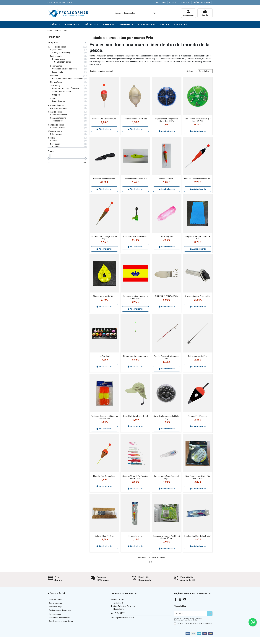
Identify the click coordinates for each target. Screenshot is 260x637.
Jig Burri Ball (104, 356)
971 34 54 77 (174, 2)
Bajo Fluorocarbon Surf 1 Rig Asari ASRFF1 (198, 477)
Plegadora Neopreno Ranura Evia (198, 237)
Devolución (143, 577)
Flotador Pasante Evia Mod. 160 (197, 179)
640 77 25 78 (161, 2)
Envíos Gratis (186, 577)
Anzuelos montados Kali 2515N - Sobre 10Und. (166, 537)
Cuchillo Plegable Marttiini (104, 179)
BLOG (69, 2)
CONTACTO (186, 2)
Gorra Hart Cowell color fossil (135, 416)
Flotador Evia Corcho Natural (104, 119)
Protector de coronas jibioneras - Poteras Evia (104, 417)
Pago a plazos (55, 614)
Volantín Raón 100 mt (104, 536)
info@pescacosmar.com (123, 617)
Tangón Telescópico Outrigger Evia (166, 357)
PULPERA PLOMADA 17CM (166, 296)
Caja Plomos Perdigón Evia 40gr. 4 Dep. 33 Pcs (166, 120)
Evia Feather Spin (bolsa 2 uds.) (197, 536)
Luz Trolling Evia (166, 236)
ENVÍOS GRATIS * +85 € (201, 2)
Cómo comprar (55, 603)
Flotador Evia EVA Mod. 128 (135, 179)
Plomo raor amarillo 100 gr (104, 296)
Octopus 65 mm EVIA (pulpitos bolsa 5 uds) (135, 477)
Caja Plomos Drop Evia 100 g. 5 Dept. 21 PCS (198, 120)
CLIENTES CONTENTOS (56, 2)
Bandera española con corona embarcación (135, 297)
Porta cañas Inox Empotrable (197, 296)
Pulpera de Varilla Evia (197, 356)
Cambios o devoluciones (59, 617)
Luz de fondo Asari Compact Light (166, 477)
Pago (56, 577)
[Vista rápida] (106, 114)
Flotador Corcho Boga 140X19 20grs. (104, 237)
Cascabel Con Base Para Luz (135, 236)
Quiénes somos (55, 599)
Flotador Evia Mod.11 (166, 179)
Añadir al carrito (106, 129)
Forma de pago (55, 607)
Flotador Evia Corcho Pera (104, 476)
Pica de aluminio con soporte (135, 356)
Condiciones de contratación (61, 621)
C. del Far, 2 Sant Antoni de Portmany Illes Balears (124, 606)
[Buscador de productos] (154, 13)
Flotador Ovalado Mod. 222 (135, 119)
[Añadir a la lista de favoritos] (102, 114)
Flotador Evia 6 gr (135, 536)
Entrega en (101, 577)
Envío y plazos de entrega (60, 610)
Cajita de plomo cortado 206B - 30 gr (166, 417)
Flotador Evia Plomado (197, 416)
